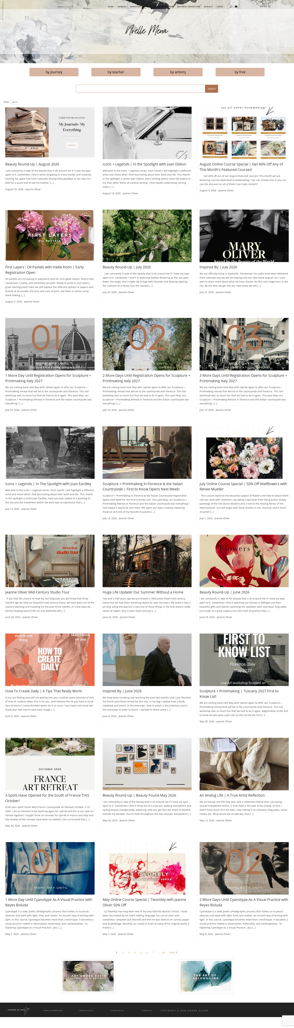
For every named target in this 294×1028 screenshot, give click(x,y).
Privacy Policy (86, 1010)
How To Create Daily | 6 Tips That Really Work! (43, 691)
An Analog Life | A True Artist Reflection (232, 795)
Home (111, 6)
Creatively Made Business (160, 6)
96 (163, 952)
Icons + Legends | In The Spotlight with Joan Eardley (48, 483)
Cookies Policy (117, 1010)
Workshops (136, 6)
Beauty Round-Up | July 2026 (127, 267)
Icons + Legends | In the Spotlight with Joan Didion (144, 164)
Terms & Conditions (52, 1010)
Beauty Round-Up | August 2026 (32, 164)
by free (240, 72)
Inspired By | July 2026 (218, 267)
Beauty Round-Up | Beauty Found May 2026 (139, 795)
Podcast (208, 6)
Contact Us (146, 1010)
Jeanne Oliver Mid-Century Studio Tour (37, 592)
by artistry (178, 72)
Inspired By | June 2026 (122, 691)
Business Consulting (189, 6)
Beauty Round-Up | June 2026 (224, 592)
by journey (54, 72)
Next (172, 952)
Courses (122, 6)
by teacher (116, 72)
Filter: (7, 102)
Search (212, 88)
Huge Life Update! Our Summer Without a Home (143, 592)
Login (220, 6)
